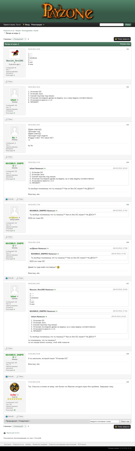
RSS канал (82, 444)
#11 (128, 49)
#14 (127, 162)
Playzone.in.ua (18, 444)
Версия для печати (13, 433)
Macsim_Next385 (14, 61)
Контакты (7, 444)
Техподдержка (27, 31)
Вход (27, 25)
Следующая (24, 421)
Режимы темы (125, 44)
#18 (127, 354)
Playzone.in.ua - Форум (12, 31)
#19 (127, 382)
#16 (127, 242)
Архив (36, 31)
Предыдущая (11, 421)
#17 (127, 283)
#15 (127, 204)
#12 (127, 87)
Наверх (28, 444)
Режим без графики (40, 444)
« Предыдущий (18, 39)
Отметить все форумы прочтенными (62, 444)
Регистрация (36, 25)
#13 (127, 125)
